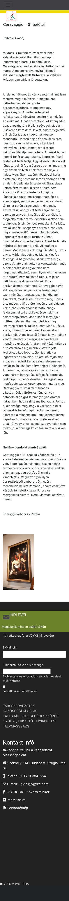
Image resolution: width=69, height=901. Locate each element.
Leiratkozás (28, 691)
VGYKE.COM (20, 884)
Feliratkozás (11, 691)
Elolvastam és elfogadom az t (32, 678)
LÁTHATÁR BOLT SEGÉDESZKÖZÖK (31, 716)
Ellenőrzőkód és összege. (23, 665)
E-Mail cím (10, 647)
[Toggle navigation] (8, 5)
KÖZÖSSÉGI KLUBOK (19, 711)
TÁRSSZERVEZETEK (19, 706)
